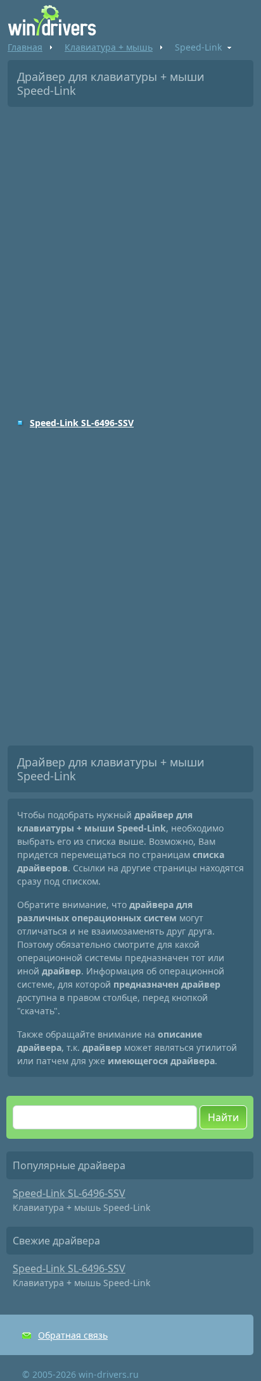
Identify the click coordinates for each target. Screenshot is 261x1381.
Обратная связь (73, 1335)
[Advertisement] (130, 253)
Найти (223, 1117)
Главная (25, 47)
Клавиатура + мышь (109, 47)
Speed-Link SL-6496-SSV (82, 423)
